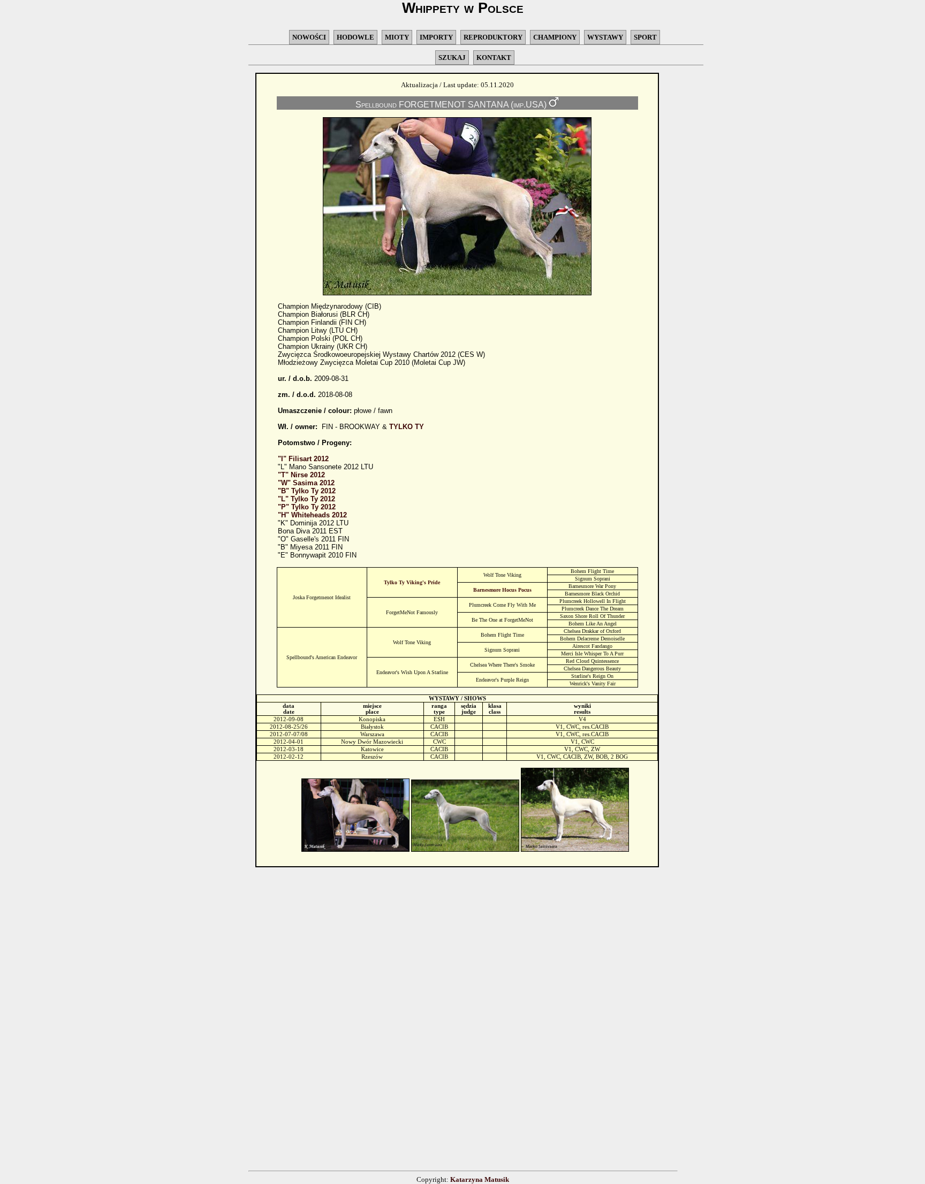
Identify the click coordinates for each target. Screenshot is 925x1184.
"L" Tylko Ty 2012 (306, 499)
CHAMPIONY (555, 37)
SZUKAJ (452, 58)
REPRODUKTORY (493, 37)
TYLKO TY (406, 427)
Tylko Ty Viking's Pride (412, 582)
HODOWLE (355, 37)
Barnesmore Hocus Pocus (502, 590)
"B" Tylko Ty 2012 (307, 491)
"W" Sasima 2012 (306, 483)
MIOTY (397, 37)
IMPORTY (436, 37)
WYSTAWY (605, 37)
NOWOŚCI (309, 37)
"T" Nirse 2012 (301, 475)
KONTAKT (493, 58)
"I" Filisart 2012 (303, 459)
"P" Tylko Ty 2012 (307, 507)
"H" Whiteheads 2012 (312, 515)
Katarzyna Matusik (479, 1179)
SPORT (645, 37)
